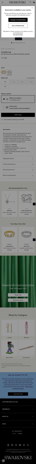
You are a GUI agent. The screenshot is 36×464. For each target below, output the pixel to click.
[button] (32, 7)
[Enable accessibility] (3, 460)
